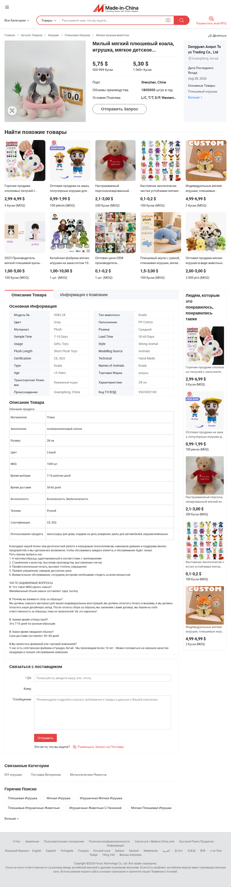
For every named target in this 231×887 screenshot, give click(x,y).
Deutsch (134, 850)
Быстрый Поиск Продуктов (196, 841)
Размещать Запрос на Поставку (98, 746)
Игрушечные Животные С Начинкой (95, 808)
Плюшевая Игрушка (22, 798)
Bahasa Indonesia (130, 854)
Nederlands (151, 850)
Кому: (28, 688)
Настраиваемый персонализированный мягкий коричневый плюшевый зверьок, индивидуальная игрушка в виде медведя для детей (205, 499)
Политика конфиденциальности (109, 841)
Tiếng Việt (108, 854)
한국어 (179, 850)
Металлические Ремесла (88, 774)
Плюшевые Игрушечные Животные (34, 808)
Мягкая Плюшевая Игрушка (151, 808)
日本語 (191, 850)
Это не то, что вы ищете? (52, 746)
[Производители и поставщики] (115, 7)
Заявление (32, 841)
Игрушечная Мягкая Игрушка (101, 798)
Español (51, 850)
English (36, 850)
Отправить (45, 738)
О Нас (17, 841)
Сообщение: (22, 699)
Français (83, 850)
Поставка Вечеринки (46, 774)
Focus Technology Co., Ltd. (111, 863)
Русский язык (101, 850)
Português (67, 850)
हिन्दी (202, 850)
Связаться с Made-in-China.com (155, 841)
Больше (194, 97)
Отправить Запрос (119, 109)
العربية (166, 850)
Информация (115, 845)
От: (28, 678)
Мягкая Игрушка (58, 798)
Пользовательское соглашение (64, 841)
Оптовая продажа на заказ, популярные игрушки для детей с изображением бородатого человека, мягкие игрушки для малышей (205, 434)
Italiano (119, 850)
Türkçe (93, 854)
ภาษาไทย (216, 850)
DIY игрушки (13, 774)
